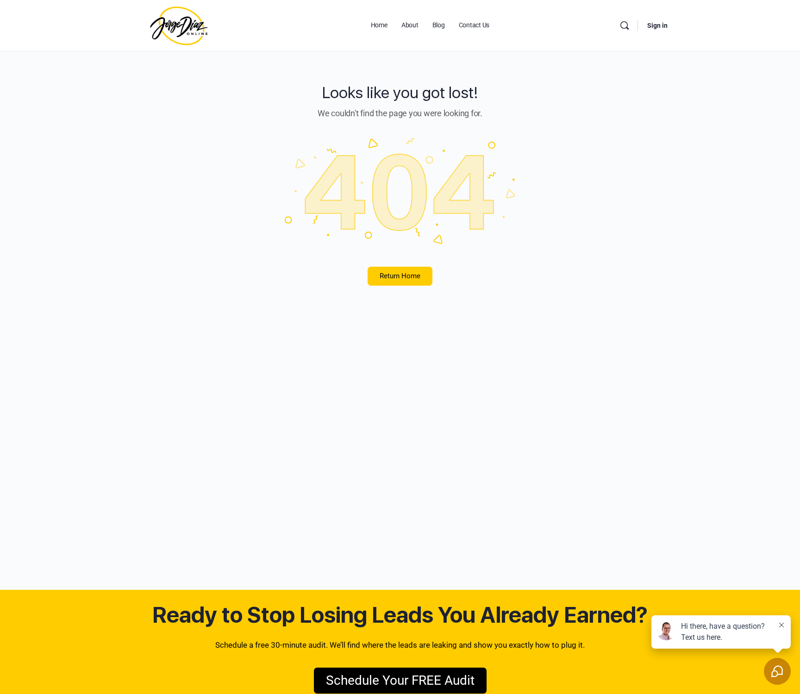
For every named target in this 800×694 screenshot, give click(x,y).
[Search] (624, 25)
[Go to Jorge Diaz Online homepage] (179, 24)
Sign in (657, 25)
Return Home (400, 276)
